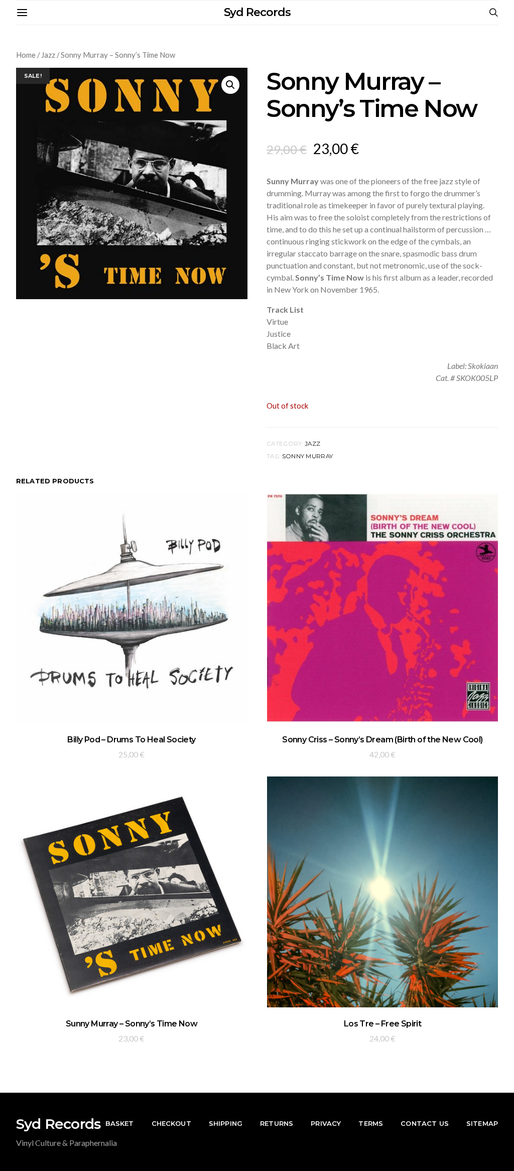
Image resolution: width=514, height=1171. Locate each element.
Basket (119, 1123)
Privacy (326, 1123)
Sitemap (482, 1123)
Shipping (225, 1123)
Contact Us (425, 1123)
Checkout (171, 1123)
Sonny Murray (307, 456)
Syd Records (257, 12)
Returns (276, 1123)
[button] (230, 85)
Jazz (48, 54)
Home (26, 54)
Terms (370, 1123)
